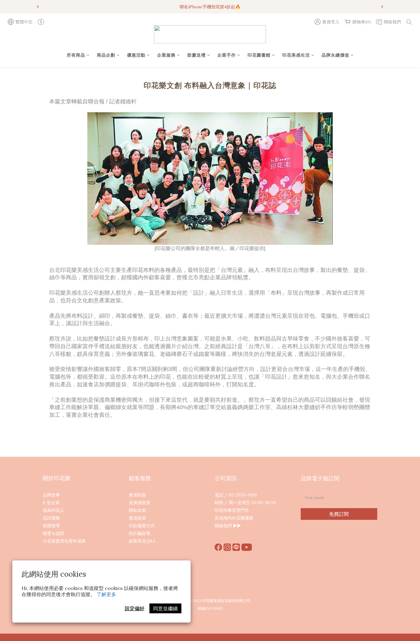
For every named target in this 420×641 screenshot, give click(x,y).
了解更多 (106, 594)
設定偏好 (135, 608)
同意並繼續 (165, 608)
